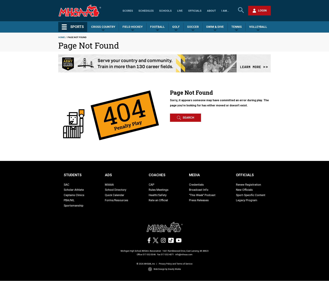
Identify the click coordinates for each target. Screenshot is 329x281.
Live (180, 10)
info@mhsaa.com (183, 254)
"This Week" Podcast (202, 195)
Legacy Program (246, 200)
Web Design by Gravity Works (167, 269)
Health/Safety (158, 195)
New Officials (244, 189)
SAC (66, 184)
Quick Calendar (114, 195)
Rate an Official (158, 200)
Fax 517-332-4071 (165, 254)
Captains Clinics (74, 195)
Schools (165, 10)
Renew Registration (248, 184)
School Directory (115, 189)
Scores (128, 10)
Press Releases (199, 200)
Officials (195, 10)
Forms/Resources (116, 200)
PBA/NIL (69, 200)
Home (61, 37)
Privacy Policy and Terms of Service (175, 264)
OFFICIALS (245, 175)
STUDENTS (73, 175)
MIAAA (109, 184)
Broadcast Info (198, 189)
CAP (151, 184)
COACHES (157, 175)
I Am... (225, 10)
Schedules (146, 10)
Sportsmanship (73, 205)
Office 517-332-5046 (146, 254)
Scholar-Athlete (74, 189)
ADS (108, 175)
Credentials (196, 184)
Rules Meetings (158, 189)
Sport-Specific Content (250, 195)
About (211, 10)
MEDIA (194, 175)
